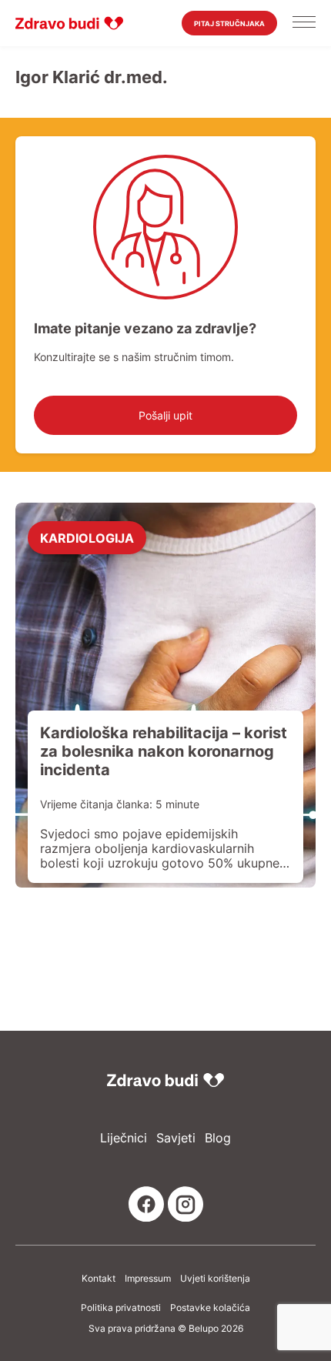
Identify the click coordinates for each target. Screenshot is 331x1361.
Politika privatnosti (121, 1307)
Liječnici (123, 1138)
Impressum (148, 1278)
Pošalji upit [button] (165, 415)
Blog (218, 1138)
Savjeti (176, 1138)
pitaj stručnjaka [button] (229, 23)
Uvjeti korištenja (215, 1278)
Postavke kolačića (210, 1307)
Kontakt (98, 1278)
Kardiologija (87, 537)
